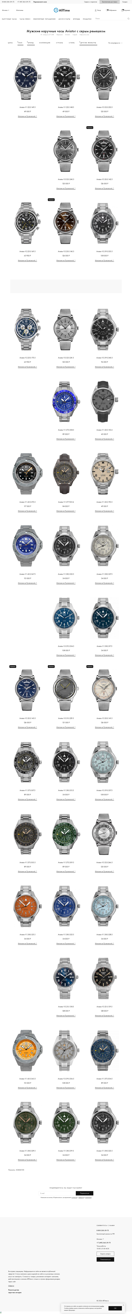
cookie (102, 1306)
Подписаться (84, 1193)
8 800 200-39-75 (8, 2)
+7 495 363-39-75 (23, 2)
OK (115, 1308)
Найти (128, 18)
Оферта (11, 1286)
